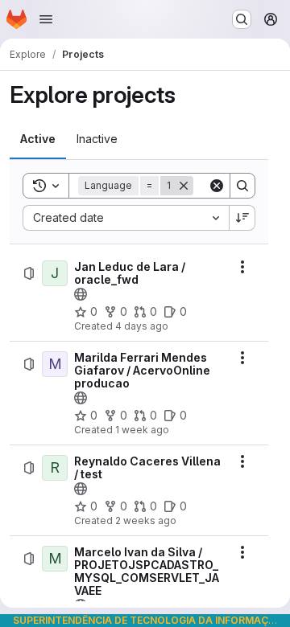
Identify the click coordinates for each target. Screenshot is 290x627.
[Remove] (183, 185)
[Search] (242, 186)
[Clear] (216, 185)
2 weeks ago (145, 520)
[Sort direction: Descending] (242, 218)
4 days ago (141, 326)
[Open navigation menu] (46, 19)
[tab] (38, 139)
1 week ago (142, 430)
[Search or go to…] (241, 19)
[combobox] (126, 218)
